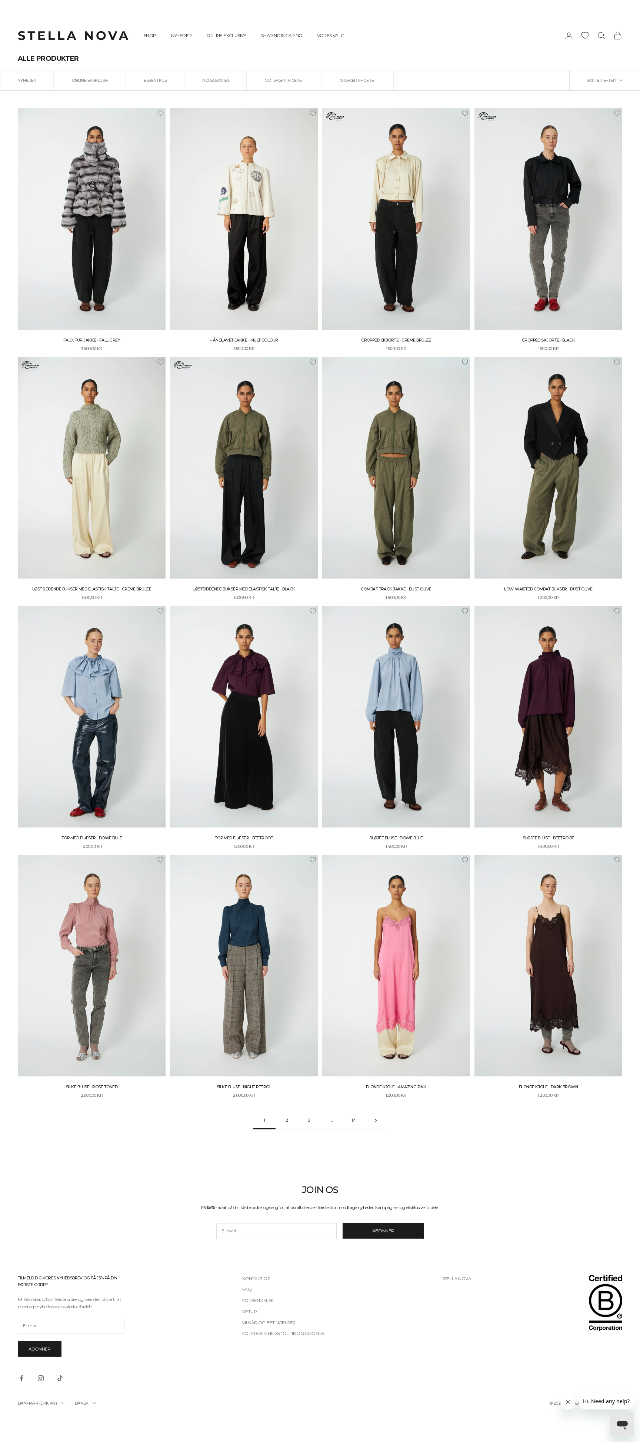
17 (353, 1120)
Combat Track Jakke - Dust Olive (396, 589)
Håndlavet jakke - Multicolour (244, 340)
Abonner (383, 1230)
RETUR (249, 1311)
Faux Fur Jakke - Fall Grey (91, 340)
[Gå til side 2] (375, 1120)
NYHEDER (181, 35)
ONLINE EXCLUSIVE (226, 35)
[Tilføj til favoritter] (160, 113)
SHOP (150, 35)
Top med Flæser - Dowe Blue (91, 838)
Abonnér (40, 1349)
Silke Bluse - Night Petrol (244, 1087)
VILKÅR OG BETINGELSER (268, 1322)
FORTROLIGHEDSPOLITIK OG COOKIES (283, 1333)
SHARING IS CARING (281, 35)
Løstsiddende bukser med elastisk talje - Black (244, 589)
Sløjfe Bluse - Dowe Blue (396, 838)
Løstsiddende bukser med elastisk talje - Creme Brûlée (91, 589)
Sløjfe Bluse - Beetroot (548, 838)
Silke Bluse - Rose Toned (91, 1087)
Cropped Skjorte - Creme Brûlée (396, 340)
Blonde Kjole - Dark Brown (548, 1087)
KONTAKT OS (256, 1278)
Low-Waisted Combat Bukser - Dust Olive (548, 589)
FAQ (246, 1289)
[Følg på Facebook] (21, 1378)
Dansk (82, 1403)
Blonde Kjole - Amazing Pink (396, 1087)
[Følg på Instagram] (40, 1378)
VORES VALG (330, 35)
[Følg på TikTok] (60, 1378)
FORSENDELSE (257, 1300)
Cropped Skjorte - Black (548, 340)
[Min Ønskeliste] (585, 35)
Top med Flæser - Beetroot (244, 838)
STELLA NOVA (456, 1278)
